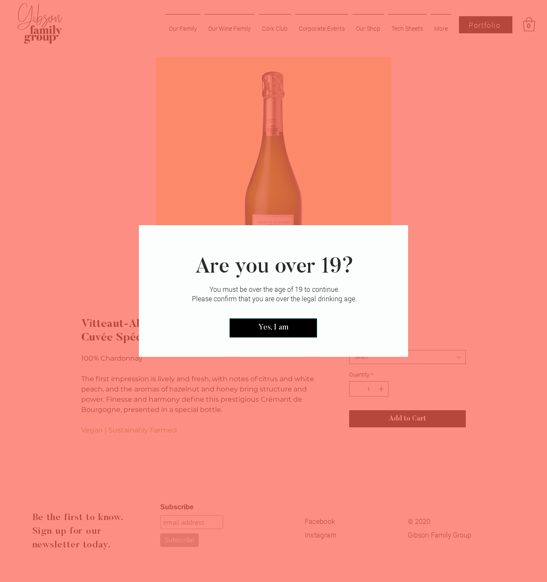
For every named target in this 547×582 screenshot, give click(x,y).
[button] (273, 328)
